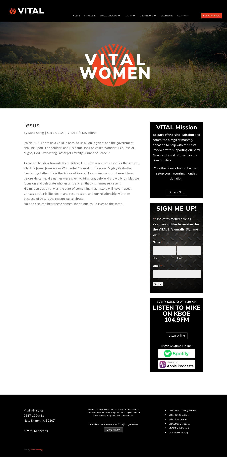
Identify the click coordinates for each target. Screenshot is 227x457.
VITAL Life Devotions (82, 133)
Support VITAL (211, 15)
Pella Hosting (36, 449)
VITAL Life (89, 15)
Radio (128, 15)
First (155, 258)
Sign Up (158, 283)
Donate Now (176, 192)
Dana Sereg (36, 133)
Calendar (167, 15)
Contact (182, 15)
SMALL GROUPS (108, 15)
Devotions (146, 15)
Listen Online (177, 335)
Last (179, 258)
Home (76, 15)
